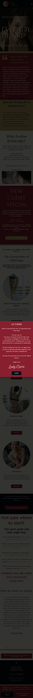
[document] (16, 349)
